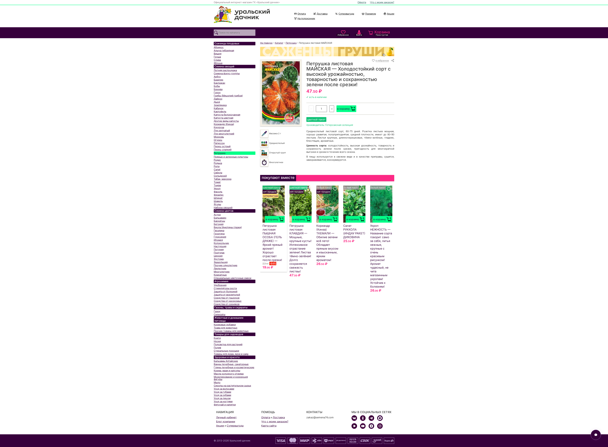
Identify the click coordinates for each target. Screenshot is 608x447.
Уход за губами (222, 392)
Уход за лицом (222, 398)
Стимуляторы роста (225, 288)
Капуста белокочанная (227, 114)
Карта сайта (268, 425)
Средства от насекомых (227, 301)
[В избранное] (281, 189)
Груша (217, 57)
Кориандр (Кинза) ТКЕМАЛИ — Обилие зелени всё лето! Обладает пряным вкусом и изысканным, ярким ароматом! (327, 243)
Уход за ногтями (223, 401)
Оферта (362, 2)
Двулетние (220, 268)
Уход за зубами (222, 395)
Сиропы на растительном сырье (232, 385)
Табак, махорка (222, 179)
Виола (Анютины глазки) (228, 227)
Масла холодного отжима (229, 374)
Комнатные (220, 275)
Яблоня (218, 63)
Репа (216, 166)
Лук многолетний (224, 133)
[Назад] (264, 205)
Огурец (218, 140)
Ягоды (217, 204)
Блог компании (225, 421)
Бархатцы (219, 221)
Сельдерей (220, 176)
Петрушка (219, 153)
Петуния (219, 249)
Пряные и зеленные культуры (231, 157)
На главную (266, 43)
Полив (217, 347)
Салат (217, 169)
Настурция (220, 246)
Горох (217, 92)
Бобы (217, 86)
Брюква (218, 89)
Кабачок (218, 108)
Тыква (217, 185)
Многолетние (222, 271)
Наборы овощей (223, 207)
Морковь (219, 137)
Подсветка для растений (228, 344)
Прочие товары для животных (231, 331)
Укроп (217, 188)
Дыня (217, 102)
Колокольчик (221, 243)
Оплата (302, 13)
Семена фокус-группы (227, 73)
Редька (218, 163)
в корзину (343, 108)
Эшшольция (221, 262)
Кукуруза (219, 127)
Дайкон (218, 99)
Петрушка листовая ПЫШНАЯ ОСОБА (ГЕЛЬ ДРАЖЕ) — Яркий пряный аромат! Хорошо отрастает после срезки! (272, 243)
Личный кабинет (226, 417)
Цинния (218, 256)
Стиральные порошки (226, 351)
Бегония (218, 224)
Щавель (218, 201)
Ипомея (218, 240)
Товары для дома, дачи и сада (231, 354)
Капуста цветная (223, 118)
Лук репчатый (222, 130)
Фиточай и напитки (225, 404)
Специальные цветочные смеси (232, 278)
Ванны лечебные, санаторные (231, 364)
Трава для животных (225, 328)
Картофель (220, 111)
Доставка (322, 13)
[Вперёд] (390, 205)
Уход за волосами (224, 389)
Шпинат (218, 198)
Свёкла (218, 172)
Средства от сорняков (226, 304)
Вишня (217, 53)
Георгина (219, 233)
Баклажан (219, 83)
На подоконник (306, 18)
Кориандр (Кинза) (224, 124)
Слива (217, 60)
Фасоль (218, 191)
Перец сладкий (222, 149)
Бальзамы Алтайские (226, 361)
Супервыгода (346, 13)
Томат (217, 182)
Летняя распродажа (225, 70)
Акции (390, 13)
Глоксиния (220, 237)
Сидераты (219, 314)
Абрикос (219, 47)
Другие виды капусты (226, 121)
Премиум (370, 13)
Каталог (279, 43)
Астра (217, 214)
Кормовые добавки (225, 324)
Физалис (219, 195)
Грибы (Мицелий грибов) (228, 95)
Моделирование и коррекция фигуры (231, 378)
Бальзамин (220, 218)
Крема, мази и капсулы (227, 370)
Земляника (220, 105)
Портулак (219, 252)
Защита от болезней (225, 291)
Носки (217, 341)
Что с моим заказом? (382, 2)
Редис (217, 160)
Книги (217, 338)
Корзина (382, 33)
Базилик (218, 80)
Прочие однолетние (225, 265)
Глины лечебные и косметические (234, 367)
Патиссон (219, 143)
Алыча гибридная (224, 50)
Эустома (219, 259)
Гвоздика (219, 230)
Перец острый (222, 146)
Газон (217, 311)
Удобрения (220, 285)
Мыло (217, 382)
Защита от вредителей (227, 294)
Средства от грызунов (226, 298)
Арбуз (217, 76)
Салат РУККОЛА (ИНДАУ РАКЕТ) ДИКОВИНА (354, 231)
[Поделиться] (392, 60)
